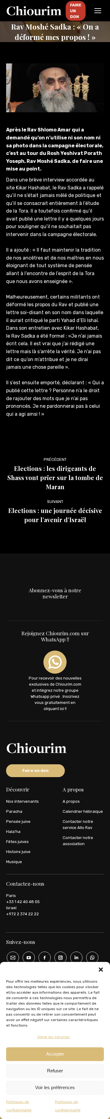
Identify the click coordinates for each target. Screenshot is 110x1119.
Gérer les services (53, 1037)
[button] (101, 970)
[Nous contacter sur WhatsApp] (90, 958)
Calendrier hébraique (83, 811)
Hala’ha (13, 831)
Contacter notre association (78, 840)
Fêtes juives (17, 841)
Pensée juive (18, 821)
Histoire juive (18, 851)
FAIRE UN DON (75, 11)
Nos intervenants (22, 801)
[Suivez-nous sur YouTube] (27, 958)
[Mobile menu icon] (98, 11)
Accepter (55, 1053)
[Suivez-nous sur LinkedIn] (74, 958)
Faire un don (35, 770)
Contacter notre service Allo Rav (78, 824)
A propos (71, 801)
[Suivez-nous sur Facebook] (42, 958)
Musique (14, 861)
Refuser (55, 1070)
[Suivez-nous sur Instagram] (58, 958)
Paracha (14, 811)
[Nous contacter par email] (11, 958)
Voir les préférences (55, 1087)
